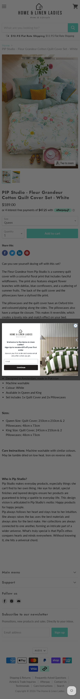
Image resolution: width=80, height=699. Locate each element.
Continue (21, 367)
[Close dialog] (75, 325)
